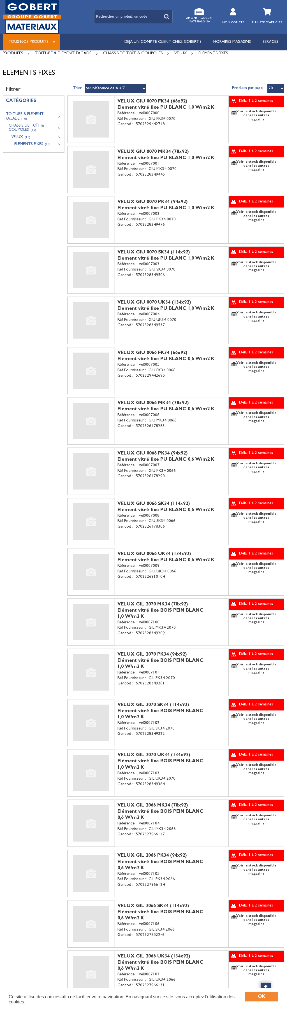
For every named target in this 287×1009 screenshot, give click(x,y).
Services (270, 42)
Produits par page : (248, 88)
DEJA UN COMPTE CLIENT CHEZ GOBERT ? (163, 42)
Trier (77, 88)
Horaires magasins (232, 42)
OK (261, 996)
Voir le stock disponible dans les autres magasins (256, 116)
